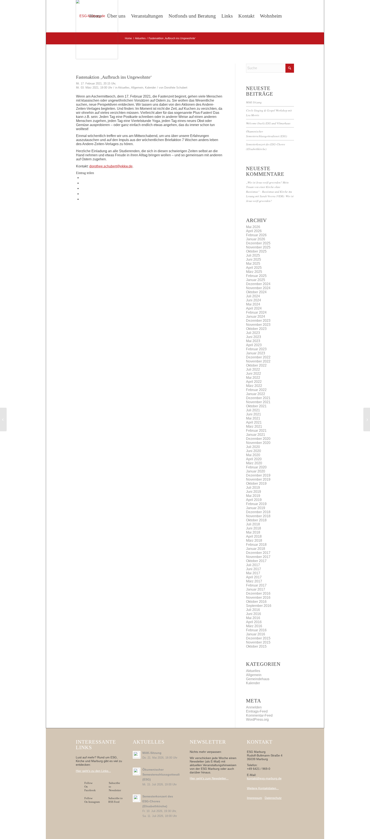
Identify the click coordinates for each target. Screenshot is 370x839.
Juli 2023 (253, 333)
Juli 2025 (253, 255)
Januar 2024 (255, 316)
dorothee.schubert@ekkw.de (111, 166)
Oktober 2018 (256, 520)
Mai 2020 (253, 455)
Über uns (116, 16)
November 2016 (258, 597)
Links (227, 16)
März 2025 (254, 272)
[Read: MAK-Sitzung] (136, 755)
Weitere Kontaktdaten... (263, 788)
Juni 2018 (253, 528)
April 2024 (254, 308)
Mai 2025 (253, 263)
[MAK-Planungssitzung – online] (366, 419)
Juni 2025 (253, 259)
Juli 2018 (253, 524)
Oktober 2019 (256, 483)
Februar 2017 (256, 585)
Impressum (254, 798)
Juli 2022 (253, 369)
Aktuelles (124, 87)
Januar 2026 (255, 239)
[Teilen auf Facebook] (82, 177)
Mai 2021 (253, 418)
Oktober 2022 (256, 365)
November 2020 (258, 443)
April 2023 (254, 345)
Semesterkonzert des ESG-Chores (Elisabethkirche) (157, 801)
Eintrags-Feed (257, 711)
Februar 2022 (256, 390)
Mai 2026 (253, 227)
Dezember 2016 (258, 593)
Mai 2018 (253, 532)
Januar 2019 (255, 508)
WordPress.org (257, 719)
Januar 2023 (255, 353)
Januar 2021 (255, 434)
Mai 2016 (253, 618)
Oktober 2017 (256, 561)
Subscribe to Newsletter (115, 786)
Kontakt (246, 16)
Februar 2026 (256, 235)
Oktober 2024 (256, 292)
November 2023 (258, 324)
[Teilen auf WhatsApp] (82, 188)
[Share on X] (82, 183)
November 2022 (258, 361)
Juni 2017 (253, 569)
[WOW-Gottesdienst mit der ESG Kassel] (3, 419)
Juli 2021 (253, 410)
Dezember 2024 (258, 284)
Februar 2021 (256, 430)
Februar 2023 (256, 349)
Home (95, 16)
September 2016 (258, 605)
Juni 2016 (253, 614)
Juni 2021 (253, 414)
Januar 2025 (255, 280)
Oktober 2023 (256, 329)
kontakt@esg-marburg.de (264, 778)
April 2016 (254, 622)
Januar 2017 (255, 589)
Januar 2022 (255, 394)
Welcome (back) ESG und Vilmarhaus (268, 123)
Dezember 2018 (258, 512)
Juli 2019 (253, 487)
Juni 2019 (253, 491)
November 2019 (258, 479)
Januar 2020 (255, 471)
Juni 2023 (253, 337)
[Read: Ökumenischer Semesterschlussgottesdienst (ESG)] (136, 771)
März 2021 (254, 426)
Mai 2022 (253, 377)
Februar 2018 (256, 544)
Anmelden (254, 707)
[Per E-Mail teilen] (82, 199)
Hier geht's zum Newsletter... (209, 778)
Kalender (150, 87)
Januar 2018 (255, 548)
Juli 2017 (253, 565)
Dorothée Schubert (175, 87)
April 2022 (254, 381)
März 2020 (254, 463)
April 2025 (254, 267)
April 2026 (254, 231)
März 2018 (254, 540)
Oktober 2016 (256, 601)
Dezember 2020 (258, 439)
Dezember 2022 (258, 357)
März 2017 (254, 581)
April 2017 (254, 577)
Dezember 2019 (258, 475)
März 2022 (254, 386)
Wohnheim (271, 16)
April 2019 (254, 500)
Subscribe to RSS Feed (115, 800)
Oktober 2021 (256, 406)
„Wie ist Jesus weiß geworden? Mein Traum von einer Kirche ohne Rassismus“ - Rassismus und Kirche (267, 187)
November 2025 (258, 247)
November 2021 (258, 402)
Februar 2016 (256, 630)
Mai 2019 (253, 496)
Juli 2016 (253, 610)
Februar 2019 (256, 504)
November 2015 (258, 642)
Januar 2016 (255, 634)
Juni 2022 (253, 373)
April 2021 (254, 422)
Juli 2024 (253, 296)
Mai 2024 (253, 304)
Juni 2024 (253, 300)
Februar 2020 (256, 467)
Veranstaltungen (147, 16)
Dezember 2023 (258, 320)
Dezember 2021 (258, 398)
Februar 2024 (256, 312)
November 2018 (258, 516)
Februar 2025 (256, 276)
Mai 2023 (253, 341)
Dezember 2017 (258, 553)
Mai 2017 (253, 573)
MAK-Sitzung (254, 102)
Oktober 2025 (256, 251)
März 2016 (254, 626)
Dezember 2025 (258, 243)
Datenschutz (273, 798)
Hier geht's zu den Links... (93, 771)
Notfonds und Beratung (192, 16)
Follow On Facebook (90, 786)
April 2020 (254, 459)
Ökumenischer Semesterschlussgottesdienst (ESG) (164, 774)
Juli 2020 (253, 447)
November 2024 (258, 288)
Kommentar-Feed (259, 715)
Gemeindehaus (257, 679)
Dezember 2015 (258, 638)
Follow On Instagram (92, 800)
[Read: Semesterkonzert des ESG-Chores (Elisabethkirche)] (136, 798)
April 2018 (254, 536)
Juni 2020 (253, 451)
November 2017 (258, 557)
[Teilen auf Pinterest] (82, 193)
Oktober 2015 (256, 646)
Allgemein (137, 87)
